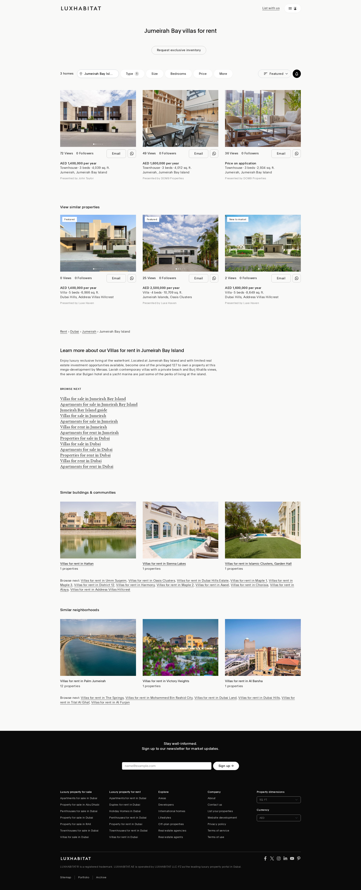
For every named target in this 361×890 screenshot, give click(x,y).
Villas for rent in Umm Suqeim (104, 580)
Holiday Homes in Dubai (125, 811)
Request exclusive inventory (179, 50)
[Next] (131, 118)
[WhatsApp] (132, 153)
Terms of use (216, 837)
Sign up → (226, 766)
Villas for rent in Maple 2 (175, 585)
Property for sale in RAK (75, 824)
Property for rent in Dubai (125, 824)
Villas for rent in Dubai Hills (259, 698)
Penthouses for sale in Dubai (79, 811)
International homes (171, 811)
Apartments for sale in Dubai (86, 449)
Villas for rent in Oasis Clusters (151, 580)
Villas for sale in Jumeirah (83, 415)
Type (129, 74)
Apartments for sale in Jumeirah (89, 421)
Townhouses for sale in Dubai (79, 830)
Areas (162, 798)
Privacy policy (217, 824)
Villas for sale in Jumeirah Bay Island (93, 398)
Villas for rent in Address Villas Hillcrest (100, 589)
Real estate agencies (172, 830)
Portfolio (83, 877)
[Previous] (65, 118)
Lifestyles (164, 817)
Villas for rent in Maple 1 (248, 580)
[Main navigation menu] (293, 8)
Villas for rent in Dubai (81, 460)
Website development (222, 817)
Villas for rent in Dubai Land (215, 698)
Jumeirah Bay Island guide (83, 410)
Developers (166, 804)
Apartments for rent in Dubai (86, 466)
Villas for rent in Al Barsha (244, 681)
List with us (271, 8)
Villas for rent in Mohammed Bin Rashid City (159, 698)
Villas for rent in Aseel (212, 585)
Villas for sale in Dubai (80, 443)
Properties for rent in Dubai (85, 455)
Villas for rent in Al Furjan (110, 702)
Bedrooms (178, 74)
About (212, 798)
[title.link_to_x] (265, 858)
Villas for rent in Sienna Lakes (164, 564)
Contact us (215, 804)
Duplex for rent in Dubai (124, 804)
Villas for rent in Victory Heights (166, 681)
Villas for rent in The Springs (102, 698)
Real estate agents (170, 837)
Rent (63, 331)
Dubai (74, 331)
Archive (101, 877)
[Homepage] (81, 8)
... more (253, 39)
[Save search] (297, 74)
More (223, 74)
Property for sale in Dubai (76, 817)
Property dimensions (271, 791)
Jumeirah (67, 172)
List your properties (220, 811)
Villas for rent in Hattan (77, 564)
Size (154, 74)
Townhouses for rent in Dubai (128, 830)
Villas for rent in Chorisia (249, 585)
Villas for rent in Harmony (135, 585)
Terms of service (218, 830)
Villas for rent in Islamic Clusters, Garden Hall (258, 564)
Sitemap (65, 877)
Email (116, 153)
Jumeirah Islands (155, 297)
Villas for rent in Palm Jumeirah (83, 681)
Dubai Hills (68, 297)
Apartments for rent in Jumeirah (89, 432)
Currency (263, 809)
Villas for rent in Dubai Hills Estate (203, 580)
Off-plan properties (171, 824)
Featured (276, 74)
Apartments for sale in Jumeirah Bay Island (99, 404)
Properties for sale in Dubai (85, 438)
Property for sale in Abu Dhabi (79, 804)
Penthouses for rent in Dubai (128, 817)
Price (203, 74)
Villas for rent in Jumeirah (83, 427)
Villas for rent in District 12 (94, 585)
